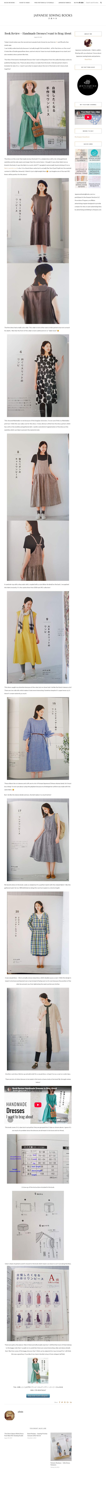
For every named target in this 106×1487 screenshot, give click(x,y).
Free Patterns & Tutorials (44, 2)
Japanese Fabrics (64, 2)
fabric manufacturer (10, 168)
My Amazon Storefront (82, 137)
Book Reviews (9, 2)
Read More (88, 59)
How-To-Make (24, 2)
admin (20, 1411)
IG (57, 42)
